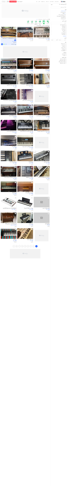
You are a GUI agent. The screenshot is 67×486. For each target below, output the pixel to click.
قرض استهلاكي (43, 1)
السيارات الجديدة (56, 1)
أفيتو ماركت (44, 19)
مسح (52, 4)
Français (3, 1)
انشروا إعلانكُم (12, 1)
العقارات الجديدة (51, 1)
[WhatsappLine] (4, 44)
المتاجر (39, 1)
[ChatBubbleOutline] (6, 44)
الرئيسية (47, 19)
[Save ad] (48, 28)
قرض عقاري (47, 1)
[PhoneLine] (2, 44)
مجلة (36, 1)
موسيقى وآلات (40, 19)
